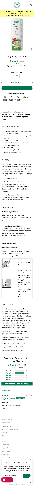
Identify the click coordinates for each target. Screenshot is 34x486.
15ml (16, 76)
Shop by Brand (6, 426)
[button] (14, 61)
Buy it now (17, 88)
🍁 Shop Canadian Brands (9, 429)
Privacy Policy (5, 454)
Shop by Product (6, 420)
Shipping (9, 66)
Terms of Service (6, 457)
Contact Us (5, 445)
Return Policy (5, 451)
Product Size (17, 72)
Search (3, 441)
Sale (2, 436)
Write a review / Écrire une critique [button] (17, 384)
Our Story (4, 432)
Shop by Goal (5, 423)
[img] (5, 395)
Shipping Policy (6, 448)
